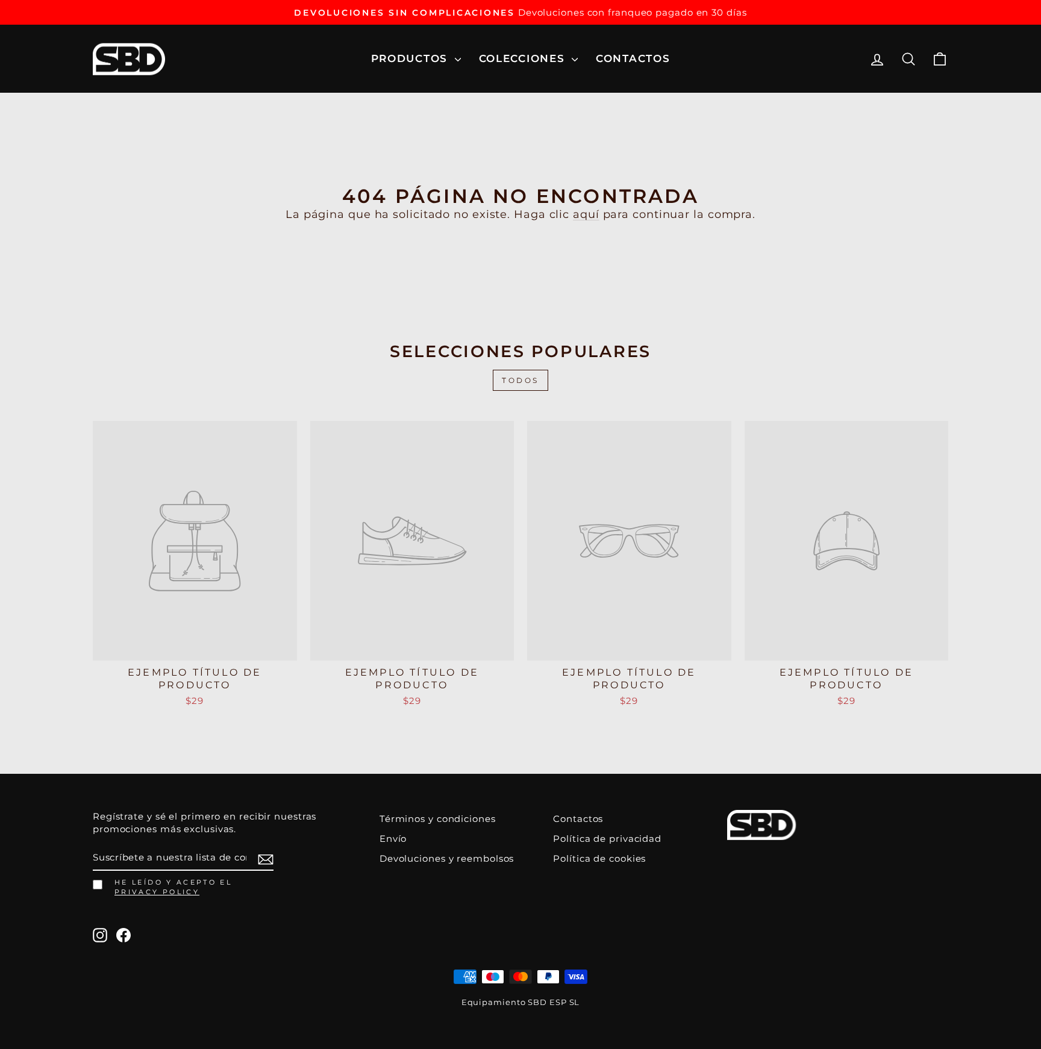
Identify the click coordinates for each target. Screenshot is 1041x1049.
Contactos (633, 58)
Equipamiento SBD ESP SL (520, 1002)
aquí (586, 214)
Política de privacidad (607, 838)
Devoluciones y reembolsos (447, 858)
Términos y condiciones (438, 818)
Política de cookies (599, 858)
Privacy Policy (156, 892)
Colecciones (524, 58)
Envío (393, 838)
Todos (520, 380)
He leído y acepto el (173, 887)
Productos (411, 58)
